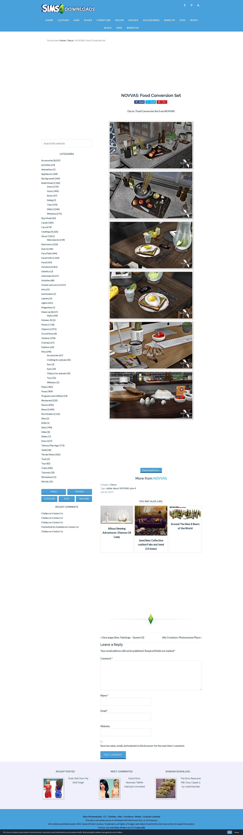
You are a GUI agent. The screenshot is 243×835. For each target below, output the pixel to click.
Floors (50, 191)
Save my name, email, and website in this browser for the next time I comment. (142, 745)
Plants (44, 386)
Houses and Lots (49, 284)
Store (44, 441)
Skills (43, 423)
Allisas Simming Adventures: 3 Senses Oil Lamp (117, 532)
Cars (43, 227)
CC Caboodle (138, 827)
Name (104, 695)
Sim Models (47, 414)
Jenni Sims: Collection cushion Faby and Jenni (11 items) (151, 544)
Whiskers (51, 382)
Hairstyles (46, 275)
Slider (44, 432)
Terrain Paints (48, 454)
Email (104, 710)
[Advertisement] (121, 67)
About (237, 832)
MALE (54, 491)
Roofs (50, 195)
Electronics (46, 244)
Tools (44, 459)
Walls (49, 209)
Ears (49, 364)
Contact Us (57, 513)
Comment (106, 658)
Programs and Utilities (52, 395)
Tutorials (45, 472)
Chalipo (45, 513)
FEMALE (79, 491)
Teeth (44, 450)
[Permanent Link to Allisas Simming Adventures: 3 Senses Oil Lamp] (117, 522)
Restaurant (46, 400)
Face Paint (46, 253)
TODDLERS (49, 498)
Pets (43, 351)
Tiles (49, 204)
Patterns (45, 347)
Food (43, 262)
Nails (49, 315)
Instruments (47, 294)
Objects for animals (56, 373)
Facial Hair (46, 257)
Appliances (46, 174)
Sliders (44, 436)
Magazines (46, 307)
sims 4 (133, 488)
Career (44, 222)
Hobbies (45, 280)
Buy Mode (46, 218)
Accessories (47, 160)
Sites (43, 418)
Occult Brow (47, 333)
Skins (43, 427)
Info (43, 289)
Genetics (45, 271)
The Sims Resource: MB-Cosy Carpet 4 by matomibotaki (190, 782)
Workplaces (47, 477)
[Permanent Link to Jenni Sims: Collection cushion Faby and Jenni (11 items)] (151, 534)
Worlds (45, 481)
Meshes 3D (46, 320)
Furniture (45, 266)
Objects (45, 329)
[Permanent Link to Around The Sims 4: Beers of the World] (185, 518)
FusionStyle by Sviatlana (53, 526)
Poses (44, 391)
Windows (51, 213)
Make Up (45, 312)
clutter (109, 488)
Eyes (43, 248)
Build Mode (47, 183)
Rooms (44, 404)
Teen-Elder (84, 498)
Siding (50, 200)
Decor (114, 484)
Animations (46, 169)
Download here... (151, 470)
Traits (44, 468)
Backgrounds (47, 178)
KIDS (66, 498)
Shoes (44, 409)
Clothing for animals (56, 359)
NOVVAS (160, 478)
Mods (44, 324)
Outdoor (45, 338)
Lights (44, 303)
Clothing (45, 231)
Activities (46, 165)
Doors (50, 186)
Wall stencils (53, 239)
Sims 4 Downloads (67, 9)
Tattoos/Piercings (50, 445)
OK (229, 832)
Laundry (45, 298)
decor (116, 488)
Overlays (45, 342)
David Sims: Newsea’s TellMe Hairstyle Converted (134, 782)
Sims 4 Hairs (120, 827)
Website (105, 726)
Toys (49, 377)
